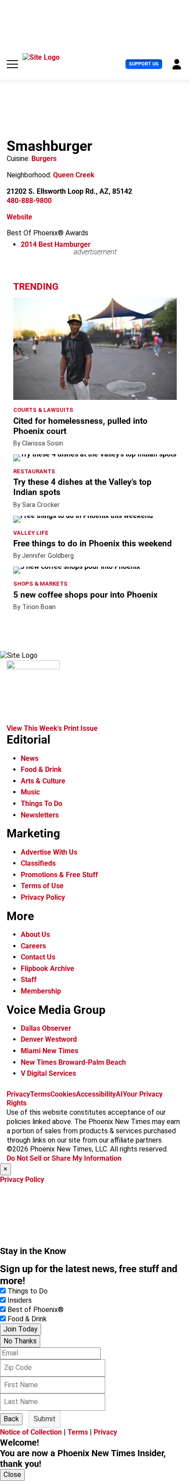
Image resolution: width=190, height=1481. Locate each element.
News (29, 758)
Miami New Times (49, 1051)
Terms (40, 1094)
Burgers (44, 158)
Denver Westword (49, 1039)
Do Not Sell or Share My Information (64, 1158)
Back (11, 1419)
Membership (41, 991)
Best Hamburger (56, 244)
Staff (29, 979)
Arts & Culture (43, 781)
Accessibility (96, 1094)
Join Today (21, 1329)
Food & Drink (41, 769)
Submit (45, 1419)
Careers (33, 946)
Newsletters (40, 815)
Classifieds (38, 863)
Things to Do (28, 1291)
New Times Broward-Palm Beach (73, 1062)
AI (119, 1094)
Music (30, 792)
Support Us (144, 64)
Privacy (18, 1094)
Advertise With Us (49, 852)
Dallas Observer (46, 1028)
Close (12, 1474)
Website (19, 217)
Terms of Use (42, 886)
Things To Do (41, 803)
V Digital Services (48, 1073)
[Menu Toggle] (12, 64)
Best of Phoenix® (36, 1309)
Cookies (63, 1094)
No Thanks (20, 1341)
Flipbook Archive (47, 968)
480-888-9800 (29, 200)
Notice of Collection (31, 1432)
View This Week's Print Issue (52, 728)
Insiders (20, 1300)
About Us (35, 934)
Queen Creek (74, 175)
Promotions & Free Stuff (59, 875)
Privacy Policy (43, 897)
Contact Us (38, 957)
